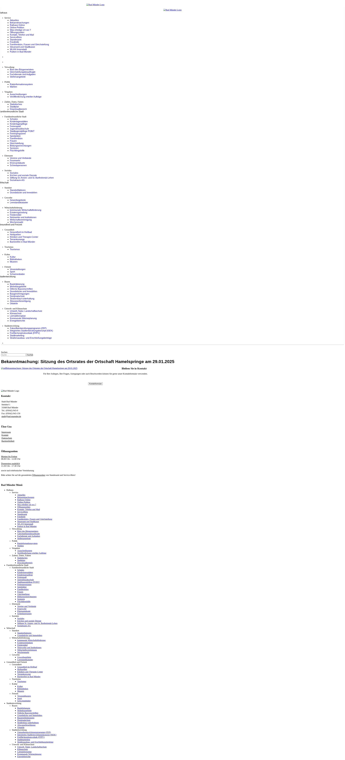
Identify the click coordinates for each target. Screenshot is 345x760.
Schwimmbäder (17, 274)
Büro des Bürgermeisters (22, 69)
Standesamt (15, 39)
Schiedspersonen (18, 165)
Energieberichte (17, 321)
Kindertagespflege (18, 124)
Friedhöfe (14, 42)
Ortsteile (14, 303)
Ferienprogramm (18, 133)
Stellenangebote (18, 77)
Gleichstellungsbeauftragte (22, 72)
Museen (14, 262)
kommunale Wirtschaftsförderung (25, 210)
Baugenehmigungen (19, 294)
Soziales (14, 173)
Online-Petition (17, 27)
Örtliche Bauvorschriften (21, 289)
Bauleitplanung (17, 284)
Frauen (13, 141)
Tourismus (15, 249)
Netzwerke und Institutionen (23, 217)
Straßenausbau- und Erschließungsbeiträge (31, 338)
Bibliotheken (16, 259)
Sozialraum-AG (17, 180)
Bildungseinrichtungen (20, 146)
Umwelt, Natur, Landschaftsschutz (26, 311)
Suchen (4, 352)
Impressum (6, 432)
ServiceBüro (16, 37)
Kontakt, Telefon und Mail (22, 35)
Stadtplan (14, 107)
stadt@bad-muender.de (11, 416)
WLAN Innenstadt (18, 49)
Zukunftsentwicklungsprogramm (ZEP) (28, 328)
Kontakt (4, 435)
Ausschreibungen (18, 94)
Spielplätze (15, 136)
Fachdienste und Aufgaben (23, 74)
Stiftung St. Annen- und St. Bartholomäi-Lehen (32, 178)
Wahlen (13, 87)
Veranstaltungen (17, 269)
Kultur (12, 257)
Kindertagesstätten (19, 121)
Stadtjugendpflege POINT (22, 131)
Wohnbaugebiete (18, 286)
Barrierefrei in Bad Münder (22, 242)
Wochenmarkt (16, 222)
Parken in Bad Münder (20, 52)
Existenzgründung (18, 212)
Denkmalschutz (17, 296)
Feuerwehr (15, 160)
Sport (12, 272)
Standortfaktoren (18, 190)
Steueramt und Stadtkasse (22, 47)
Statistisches (16, 104)
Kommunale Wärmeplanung (23, 318)
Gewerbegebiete (18, 200)
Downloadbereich (18, 109)
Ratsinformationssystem (21, 84)
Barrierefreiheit (7, 441)
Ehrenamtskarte (17, 163)
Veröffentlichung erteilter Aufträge (26, 97)
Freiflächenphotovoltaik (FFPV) (25, 333)
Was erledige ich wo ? (20, 30)
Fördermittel (15, 215)
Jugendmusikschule (19, 129)
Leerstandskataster (19, 202)
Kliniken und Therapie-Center (24, 237)
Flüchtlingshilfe (17, 150)
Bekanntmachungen (19, 23)
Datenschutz (6, 438)
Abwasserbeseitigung (20, 301)
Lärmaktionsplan (18, 316)
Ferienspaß (15, 126)
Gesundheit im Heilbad (21, 232)
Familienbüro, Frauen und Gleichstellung (29, 44)
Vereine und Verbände (20, 158)
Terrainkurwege (17, 239)
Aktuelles (14, 20)
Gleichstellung (17, 143)
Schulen (14, 119)
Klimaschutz (16, 313)
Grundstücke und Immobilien (23, 192)
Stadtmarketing (17, 335)
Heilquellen (15, 234)
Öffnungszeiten (17, 32)
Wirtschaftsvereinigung (21, 220)
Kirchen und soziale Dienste (23, 175)
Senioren (14, 148)
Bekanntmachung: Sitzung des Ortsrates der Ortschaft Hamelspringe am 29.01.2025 (41, 368)
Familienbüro (16, 138)
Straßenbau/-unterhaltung (22, 298)
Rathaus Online (17, 25)
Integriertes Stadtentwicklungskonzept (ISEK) (31, 331)
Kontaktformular (95, 384)
